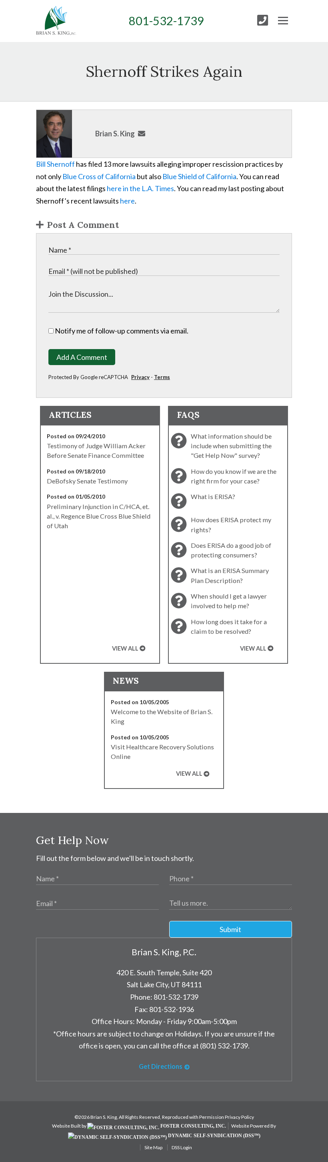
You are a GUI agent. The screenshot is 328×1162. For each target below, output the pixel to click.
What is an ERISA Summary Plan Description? (230, 575)
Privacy (140, 377)
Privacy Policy (239, 1117)
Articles (70, 414)
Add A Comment (81, 357)
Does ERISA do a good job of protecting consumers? (231, 550)
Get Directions (160, 1066)
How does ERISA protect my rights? (231, 524)
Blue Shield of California (199, 176)
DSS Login (182, 1147)
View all (125, 648)
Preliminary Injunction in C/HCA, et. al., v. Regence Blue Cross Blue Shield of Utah (98, 516)
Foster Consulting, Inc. (192, 1126)
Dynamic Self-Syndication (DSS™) (213, 1135)
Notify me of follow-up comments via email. (121, 330)
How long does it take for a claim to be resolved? (229, 626)
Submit (230, 929)
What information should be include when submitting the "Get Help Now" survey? (231, 445)
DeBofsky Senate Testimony (87, 481)
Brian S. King (115, 133)
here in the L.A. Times (140, 188)
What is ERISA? (213, 496)
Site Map (153, 1147)
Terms (162, 377)
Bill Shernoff (55, 164)
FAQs (188, 414)
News (126, 680)
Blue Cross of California (99, 176)
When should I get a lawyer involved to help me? (229, 600)
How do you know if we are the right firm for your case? (233, 476)
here (127, 200)
